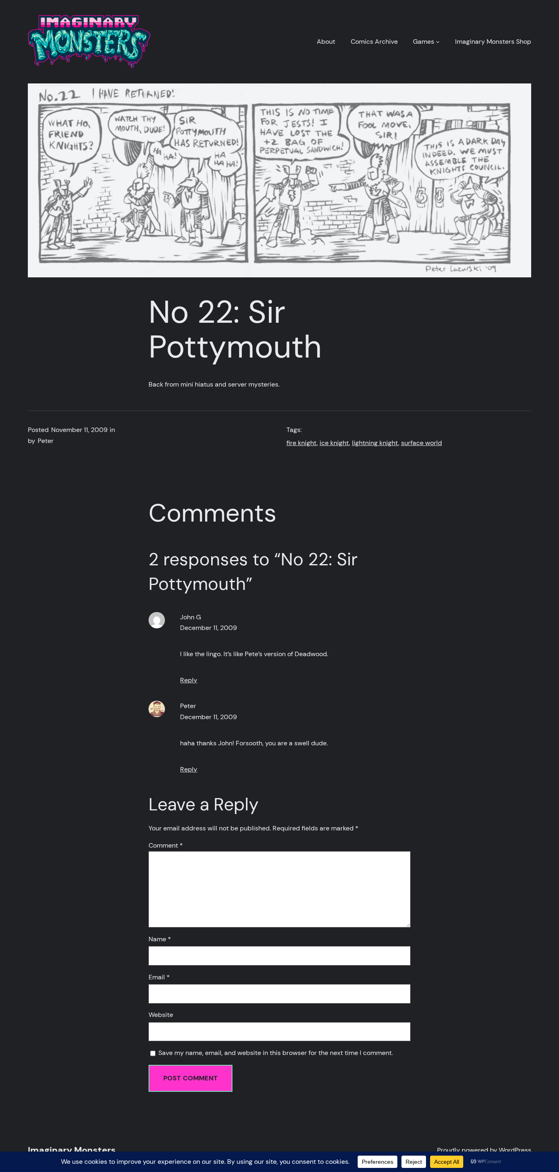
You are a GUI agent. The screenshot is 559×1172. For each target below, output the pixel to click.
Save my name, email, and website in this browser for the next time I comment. (275, 1053)
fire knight (301, 443)
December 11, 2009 (208, 628)
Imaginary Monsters (72, 1150)
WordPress (515, 1150)
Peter (188, 706)
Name (160, 939)
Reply (188, 680)
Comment (166, 845)
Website (161, 1015)
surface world (421, 443)
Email (159, 977)
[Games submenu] (438, 41)
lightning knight (375, 443)
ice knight (334, 443)
